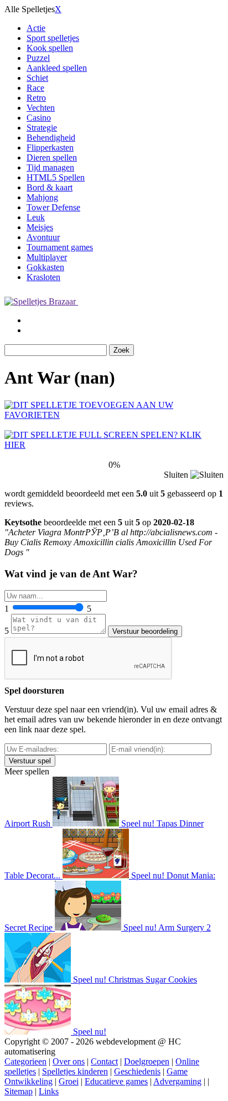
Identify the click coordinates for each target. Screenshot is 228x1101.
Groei (69, 1081)
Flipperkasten (50, 147)
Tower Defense (53, 207)
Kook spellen (50, 48)
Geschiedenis (137, 1071)
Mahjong (42, 197)
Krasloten (43, 277)
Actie (36, 28)
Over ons (69, 1061)
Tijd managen (50, 167)
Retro (36, 97)
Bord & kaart (49, 187)
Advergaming (177, 1081)
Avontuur (43, 237)
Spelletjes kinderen (75, 1071)
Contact (104, 1061)
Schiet (37, 77)
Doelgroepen (146, 1061)
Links (49, 1091)
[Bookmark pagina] (114, 415)
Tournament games (60, 247)
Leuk (36, 217)
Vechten (41, 107)
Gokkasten (45, 267)
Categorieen (25, 1061)
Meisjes (40, 227)
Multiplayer (47, 257)
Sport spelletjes (53, 38)
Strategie (42, 127)
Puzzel (38, 58)
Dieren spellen (52, 157)
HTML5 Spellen (56, 177)
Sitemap (18, 1091)
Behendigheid (51, 137)
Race (35, 87)
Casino (39, 117)
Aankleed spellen (57, 68)
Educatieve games (116, 1081)
